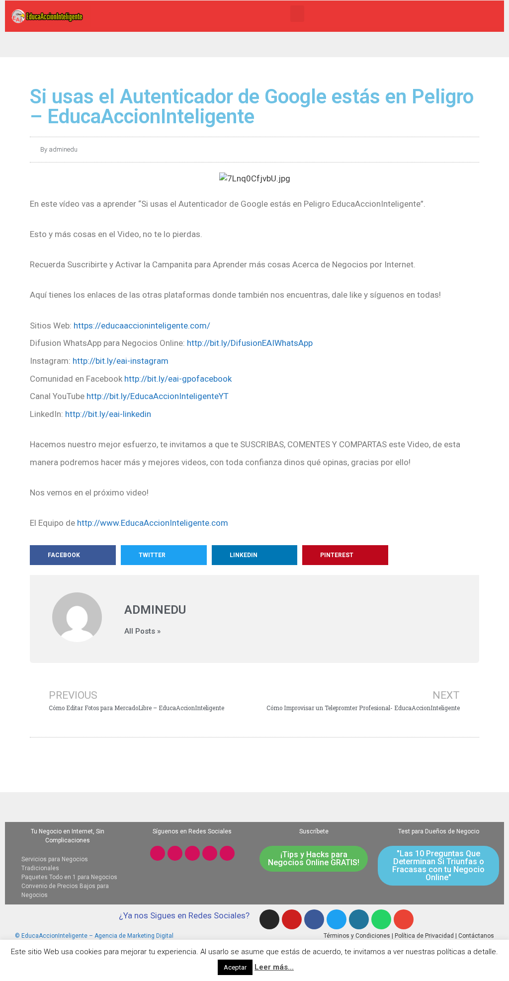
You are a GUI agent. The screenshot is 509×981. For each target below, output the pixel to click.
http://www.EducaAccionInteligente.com (152, 523)
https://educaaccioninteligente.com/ (142, 325)
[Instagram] (157, 853)
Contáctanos (476, 935)
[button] (297, 13)
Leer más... (274, 967)
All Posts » (142, 631)
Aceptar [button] (235, 967)
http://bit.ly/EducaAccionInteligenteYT (157, 396)
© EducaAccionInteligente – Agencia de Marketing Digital (94, 935)
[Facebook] (192, 853)
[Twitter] (209, 853)
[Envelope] (404, 919)
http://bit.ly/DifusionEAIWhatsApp (250, 343)
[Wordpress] (359, 919)
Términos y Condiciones (357, 935)
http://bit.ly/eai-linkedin (108, 414)
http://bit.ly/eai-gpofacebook (178, 379)
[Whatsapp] (227, 853)
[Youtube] (175, 853)
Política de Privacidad (424, 935)
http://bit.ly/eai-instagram (121, 361)
